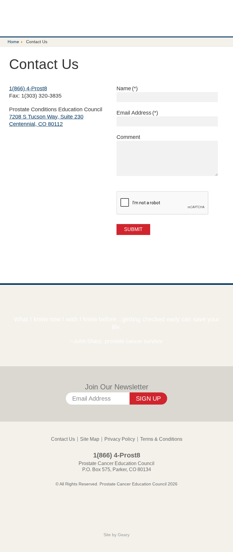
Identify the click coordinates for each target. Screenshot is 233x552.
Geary (124, 534)
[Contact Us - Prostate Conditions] (44, 17)
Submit (133, 229)
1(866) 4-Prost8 (28, 88)
